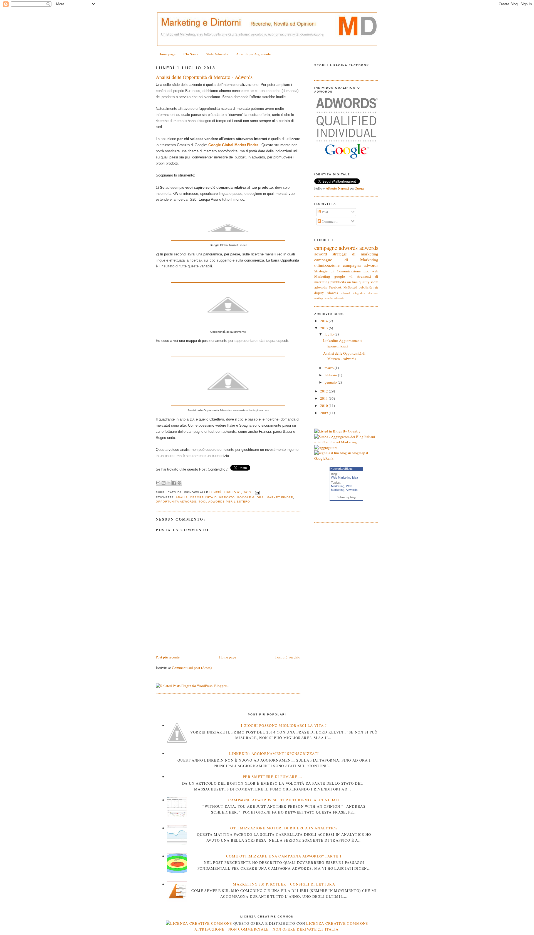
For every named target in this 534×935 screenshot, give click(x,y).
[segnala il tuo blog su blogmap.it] (341, 452)
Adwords (352, 489)
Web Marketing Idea (344, 477)
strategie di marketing (355, 254)
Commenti (329, 221)
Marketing (337, 486)
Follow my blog (346, 497)
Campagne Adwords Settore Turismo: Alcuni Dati (284, 799)
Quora (359, 188)
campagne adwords (336, 248)
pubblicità (365, 287)
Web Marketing (341, 487)
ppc (366, 270)
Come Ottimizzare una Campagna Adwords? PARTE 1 (284, 856)
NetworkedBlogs (341, 468)
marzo (330, 367)
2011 (324, 398)
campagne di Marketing (346, 259)
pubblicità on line (344, 281)
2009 (324, 412)
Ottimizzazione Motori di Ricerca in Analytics (284, 827)
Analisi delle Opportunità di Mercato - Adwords (204, 77)
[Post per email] (256, 492)
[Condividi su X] (169, 483)
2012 (324, 391)
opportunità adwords (176, 501)
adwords (368, 248)
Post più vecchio (287, 657)
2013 (324, 327)
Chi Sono (191, 53)
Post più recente (168, 657)
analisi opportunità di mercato (205, 497)
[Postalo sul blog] (163, 483)
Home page (167, 53)
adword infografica (353, 293)
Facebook (335, 287)
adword (320, 254)
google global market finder (265, 497)
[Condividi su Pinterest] (179, 483)
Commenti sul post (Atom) (192, 667)
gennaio (331, 382)
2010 (324, 405)
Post (324, 211)
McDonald (350, 287)
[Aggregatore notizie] (325, 447)
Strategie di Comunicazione (337, 270)
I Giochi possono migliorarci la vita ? (284, 725)
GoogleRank (323, 458)
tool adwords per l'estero (224, 501)
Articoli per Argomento (253, 53)
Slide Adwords (217, 53)
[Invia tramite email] (158, 483)
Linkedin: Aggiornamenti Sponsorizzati (342, 343)
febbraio (331, 374)
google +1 (343, 276)
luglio (330, 334)
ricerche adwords (334, 298)
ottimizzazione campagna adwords (346, 265)
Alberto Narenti (337, 188)
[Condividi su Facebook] (174, 483)
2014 (324, 320)
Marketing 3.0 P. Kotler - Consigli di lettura (284, 884)
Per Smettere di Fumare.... (272, 776)
